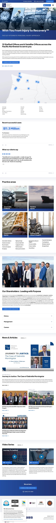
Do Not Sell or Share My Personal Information (13, 519)
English (7, 522)
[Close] (25, 508)
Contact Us (50, 1)
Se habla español (27, 1)
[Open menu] (53, 5)
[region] (14, 514)
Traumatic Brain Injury (7, 132)
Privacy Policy (50, 516)
